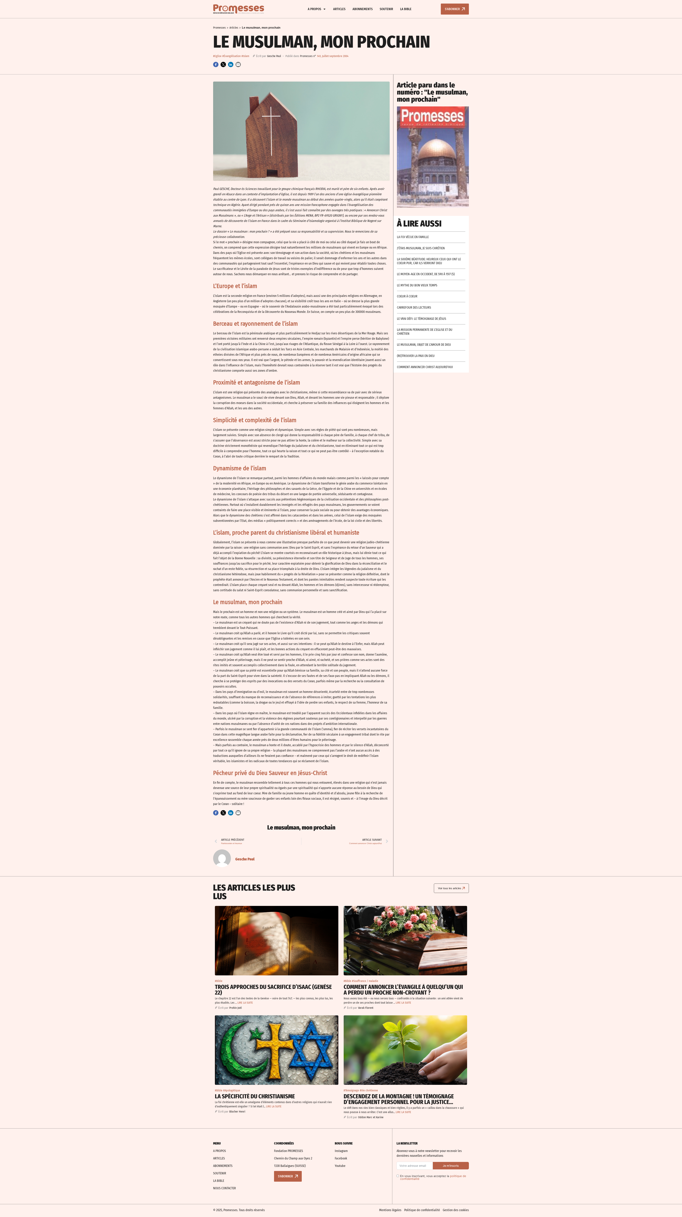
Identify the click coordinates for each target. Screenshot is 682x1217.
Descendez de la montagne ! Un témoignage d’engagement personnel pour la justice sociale (399, 1102)
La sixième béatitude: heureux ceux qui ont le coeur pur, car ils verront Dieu (429, 261)
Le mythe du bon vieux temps (417, 285)
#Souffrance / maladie (365, 981)
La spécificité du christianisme (255, 1096)
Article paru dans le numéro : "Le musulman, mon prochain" (432, 92)
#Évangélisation (231, 56)
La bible (406, 9)
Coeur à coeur (407, 296)
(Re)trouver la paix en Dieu (416, 356)
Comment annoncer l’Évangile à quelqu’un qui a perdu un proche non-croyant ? (403, 990)
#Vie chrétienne (369, 1090)
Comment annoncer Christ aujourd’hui (425, 367)
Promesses (219, 27)
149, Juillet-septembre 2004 (332, 56)
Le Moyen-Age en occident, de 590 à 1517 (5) (426, 274)
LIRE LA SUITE (245, 1002)
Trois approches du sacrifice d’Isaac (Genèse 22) (273, 990)
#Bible (218, 981)
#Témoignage (351, 1090)
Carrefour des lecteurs (414, 307)
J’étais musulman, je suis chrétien (421, 248)
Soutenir (386, 9)
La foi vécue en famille (413, 237)
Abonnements (363, 9)
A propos (314, 9)
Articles (339, 9)
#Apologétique (231, 1090)
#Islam (245, 56)
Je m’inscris (451, 1165)
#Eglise (217, 56)
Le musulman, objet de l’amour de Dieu (424, 345)
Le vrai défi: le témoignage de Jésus (421, 319)
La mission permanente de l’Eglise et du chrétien (424, 332)
